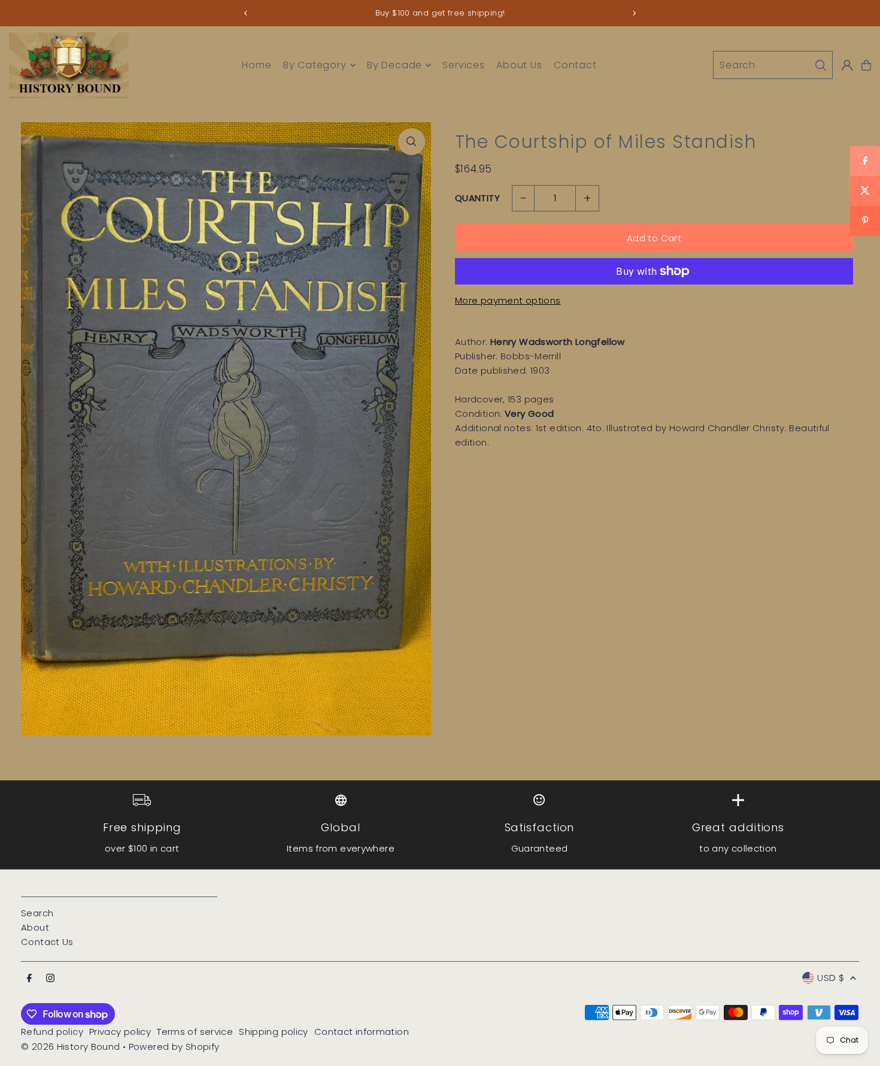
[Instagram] (50, 978)
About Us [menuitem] (519, 65)
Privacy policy (120, 1031)
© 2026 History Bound (70, 1046)
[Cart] (866, 65)
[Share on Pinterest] (865, 221)
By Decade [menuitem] (394, 65)
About (35, 927)
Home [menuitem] (256, 65)
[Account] (847, 65)
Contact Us (47, 941)
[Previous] (246, 13)
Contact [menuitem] (575, 65)
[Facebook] (29, 978)
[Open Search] (773, 65)
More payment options (508, 300)
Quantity (477, 198)
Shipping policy (273, 1031)
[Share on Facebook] (865, 161)
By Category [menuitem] (315, 65)
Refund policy (52, 1031)
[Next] (634, 13)
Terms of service (195, 1031)
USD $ (830, 977)
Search (37, 913)
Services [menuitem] (463, 65)
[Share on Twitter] (865, 191)
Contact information (361, 1031)
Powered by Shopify (174, 1046)
